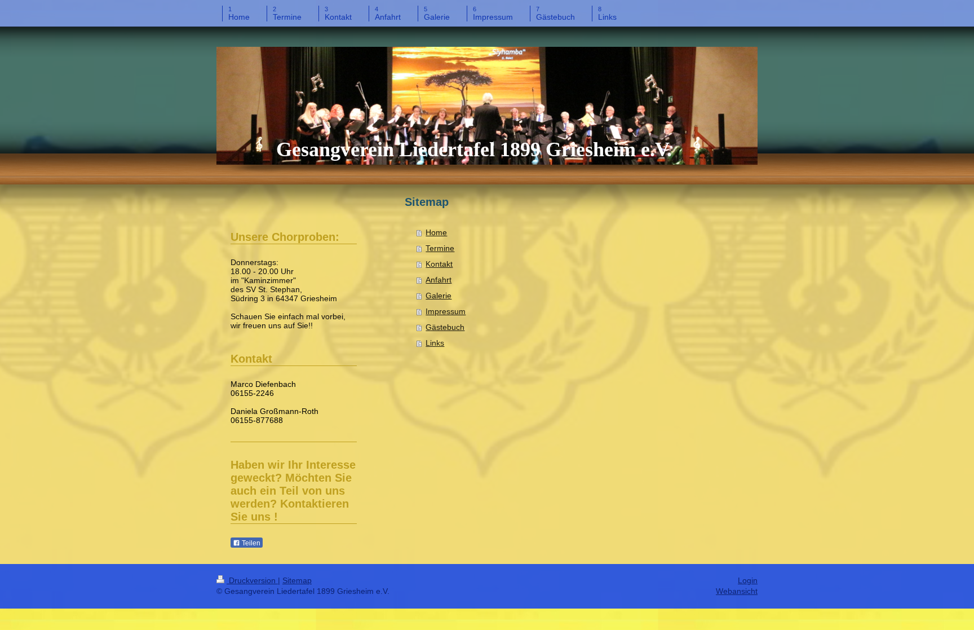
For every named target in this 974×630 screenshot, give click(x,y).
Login (748, 580)
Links (435, 342)
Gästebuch (445, 327)
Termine (440, 248)
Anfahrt (438, 279)
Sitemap (297, 580)
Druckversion (252, 580)
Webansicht (737, 591)
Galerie (438, 295)
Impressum (446, 311)
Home (436, 232)
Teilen (250, 543)
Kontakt (439, 263)
